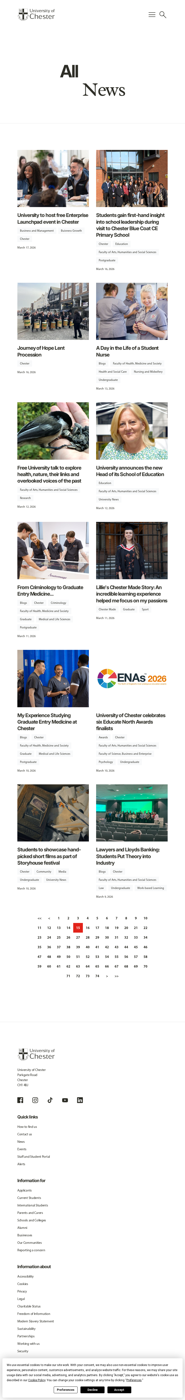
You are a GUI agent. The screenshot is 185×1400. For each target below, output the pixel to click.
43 (117, 947)
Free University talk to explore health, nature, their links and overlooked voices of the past (49, 474)
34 (145, 937)
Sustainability (26, 1329)
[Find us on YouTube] (65, 1100)
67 (117, 966)
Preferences (65, 1390)
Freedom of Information (33, 1314)
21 (136, 928)
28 (88, 937)
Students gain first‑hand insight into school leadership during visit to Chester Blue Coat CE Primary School (130, 225)
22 (145, 928)
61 (59, 966)
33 (136, 937)
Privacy (22, 1291)
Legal (21, 1299)
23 (39, 937)
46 (145, 947)
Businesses (24, 1235)
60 (49, 966)
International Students (32, 1205)
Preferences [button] (134, 1380)
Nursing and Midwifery (148, 371)
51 (78, 957)
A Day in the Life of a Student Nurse (127, 351)
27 (78, 937)
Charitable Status (29, 1306)
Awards (103, 737)
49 (59, 957)
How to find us (27, 1127)
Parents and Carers (30, 1213)
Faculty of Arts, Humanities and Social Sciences (127, 252)
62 (68, 966)
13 (59, 928)
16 (88, 928)
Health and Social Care (113, 371)
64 (88, 966)
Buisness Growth (71, 230)
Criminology (58, 603)
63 (78, 966)
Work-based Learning (150, 888)
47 (39, 957)
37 (59, 947)
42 (107, 947)
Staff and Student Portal (33, 1157)
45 (136, 947)
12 (49, 928)
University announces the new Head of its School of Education (130, 471)
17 (97, 928)
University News (109, 499)
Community (44, 871)
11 (39, 928)
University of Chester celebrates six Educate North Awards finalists (130, 722)
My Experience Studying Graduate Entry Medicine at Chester (47, 722)
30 (107, 937)
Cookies (22, 1284)
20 (126, 928)
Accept (119, 1390)
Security (22, 1351)
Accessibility (25, 1276)
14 (68, 928)
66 (107, 966)
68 (126, 966)
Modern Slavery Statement (35, 1321)
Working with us (28, 1344)
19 (117, 928)
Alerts (21, 1164)
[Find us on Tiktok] (50, 1100)
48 (49, 957)
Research (25, 498)
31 (117, 937)
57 (136, 957)
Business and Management (37, 230)
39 (78, 947)
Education (121, 244)
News (21, 1142)
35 (39, 947)
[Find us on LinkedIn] (80, 1100)
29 (97, 937)
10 (145, 918)
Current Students (29, 1198)
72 (78, 976)
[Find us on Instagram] (35, 1100)
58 (145, 957)
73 (88, 976)
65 (97, 966)
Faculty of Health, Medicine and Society (137, 363)
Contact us (24, 1134)
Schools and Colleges (31, 1220)
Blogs (102, 363)
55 (117, 957)
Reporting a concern (31, 1250)
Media (62, 871)
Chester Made (107, 609)
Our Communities (29, 1243)
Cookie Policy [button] (36, 1380)
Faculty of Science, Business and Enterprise (125, 753)
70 (145, 966)
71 (68, 976)
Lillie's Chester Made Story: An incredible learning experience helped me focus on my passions (131, 594)
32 (126, 937)
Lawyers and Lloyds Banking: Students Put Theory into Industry (128, 856)
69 (136, 966)
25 (59, 937)
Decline (92, 1390)
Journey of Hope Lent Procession (41, 351)
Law (101, 888)
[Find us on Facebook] (20, 1100)
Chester (24, 239)
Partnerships (26, 1336)
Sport (145, 609)
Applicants (24, 1190)
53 (97, 957)
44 (126, 947)
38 (68, 947)
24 (49, 937)
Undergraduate (108, 380)
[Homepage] (36, 15)
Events (21, 1149)
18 (107, 928)
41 (97, 947)
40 (88, 947)
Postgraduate (107, 260)
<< (39, 918)
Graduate (26, 619)
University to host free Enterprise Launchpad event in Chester (52, 218)
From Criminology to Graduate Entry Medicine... (50, 590)
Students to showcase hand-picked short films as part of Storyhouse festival (49, 856)
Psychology (106, 762)
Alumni (22, 1228)
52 (88, 957)
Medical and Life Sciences (54, 619)
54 (107, 957)
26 (68, 937)
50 (68, 957)
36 (49, 947)
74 (97, 976)
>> (117, 976)
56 (126, 957)
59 (39, 966)
